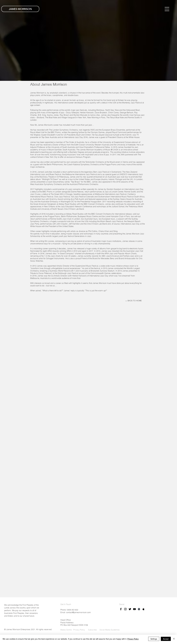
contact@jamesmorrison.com (78, 612)
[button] (167, 9)
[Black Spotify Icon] (139, 609)
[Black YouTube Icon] (134, 609)
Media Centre (66, 630)
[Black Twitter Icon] (130, 609)
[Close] (173, 639)
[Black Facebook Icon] (120, 609)
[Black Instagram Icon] (125, 609)
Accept (166, 639)
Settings (153, 639)
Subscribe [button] (92, 630)
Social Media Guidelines (110, 630)
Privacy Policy (79, 630)
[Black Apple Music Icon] (143, 609)
